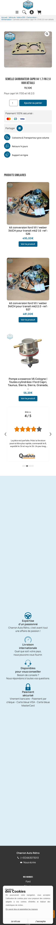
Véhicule (12, 17)
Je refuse (15, 921)
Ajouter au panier (33, 102)
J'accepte (40, 921)
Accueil (4, 17)
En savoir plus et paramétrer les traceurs (22, 909)
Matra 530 (21, 17)
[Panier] (39, 12)
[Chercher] (24, 12)
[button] (47, 33)
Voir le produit (28, 243)
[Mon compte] (32, 12)
